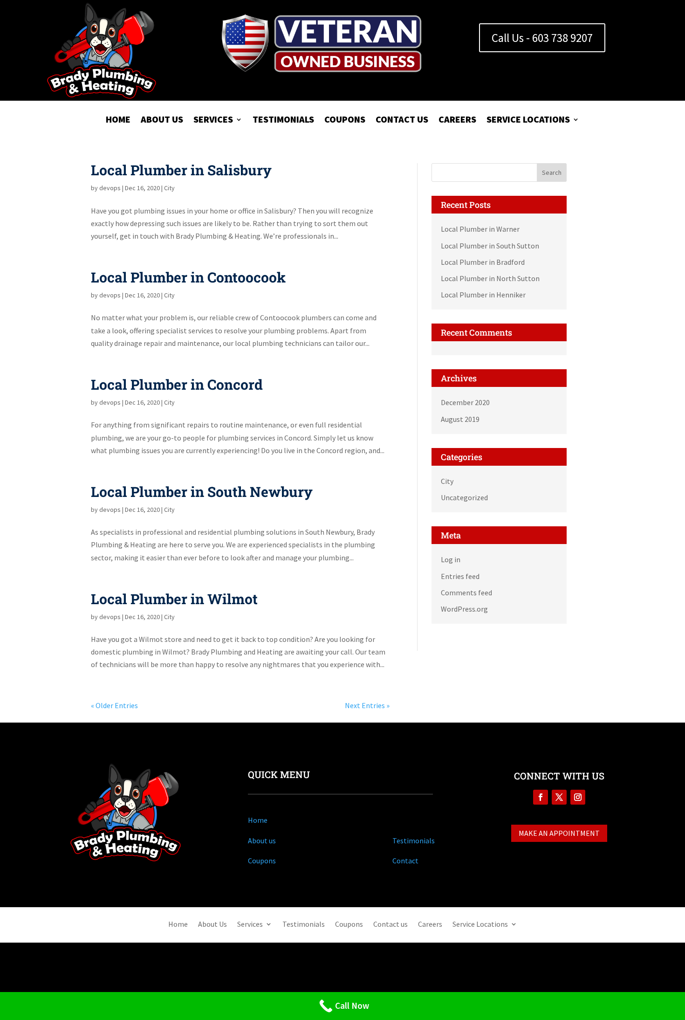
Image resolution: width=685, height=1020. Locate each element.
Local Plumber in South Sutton (490, 245)
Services (213, 120)
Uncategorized (464, 497)
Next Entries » (367, 705)
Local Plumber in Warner (480, 229)
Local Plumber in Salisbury (181, 170)
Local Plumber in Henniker (483, 294)
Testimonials (283, 120)
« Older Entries (114, 705)
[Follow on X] (559, 797)
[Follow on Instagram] (577, 797)
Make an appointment (559, 833)
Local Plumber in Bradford (483, 262)
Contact (405, 860)
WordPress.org (464, 608)
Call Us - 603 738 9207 (542, 37)
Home (118, 120)
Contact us (402, 120)
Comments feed (466, 592)
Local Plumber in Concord (177, 384)
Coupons (344, 120)
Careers (457, 120)
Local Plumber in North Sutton (490, 278)
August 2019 (460, 419)
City (169, 188)
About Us (162, 120)
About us (262, 840)
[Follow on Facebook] (540, 797)
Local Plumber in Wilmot (174, 599)
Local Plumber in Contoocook (188, 277)
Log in (450, 559)
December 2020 (465, 402)
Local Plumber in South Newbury (202, 491)
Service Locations (528, 120)
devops (110, 188)
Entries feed (460, 576)
